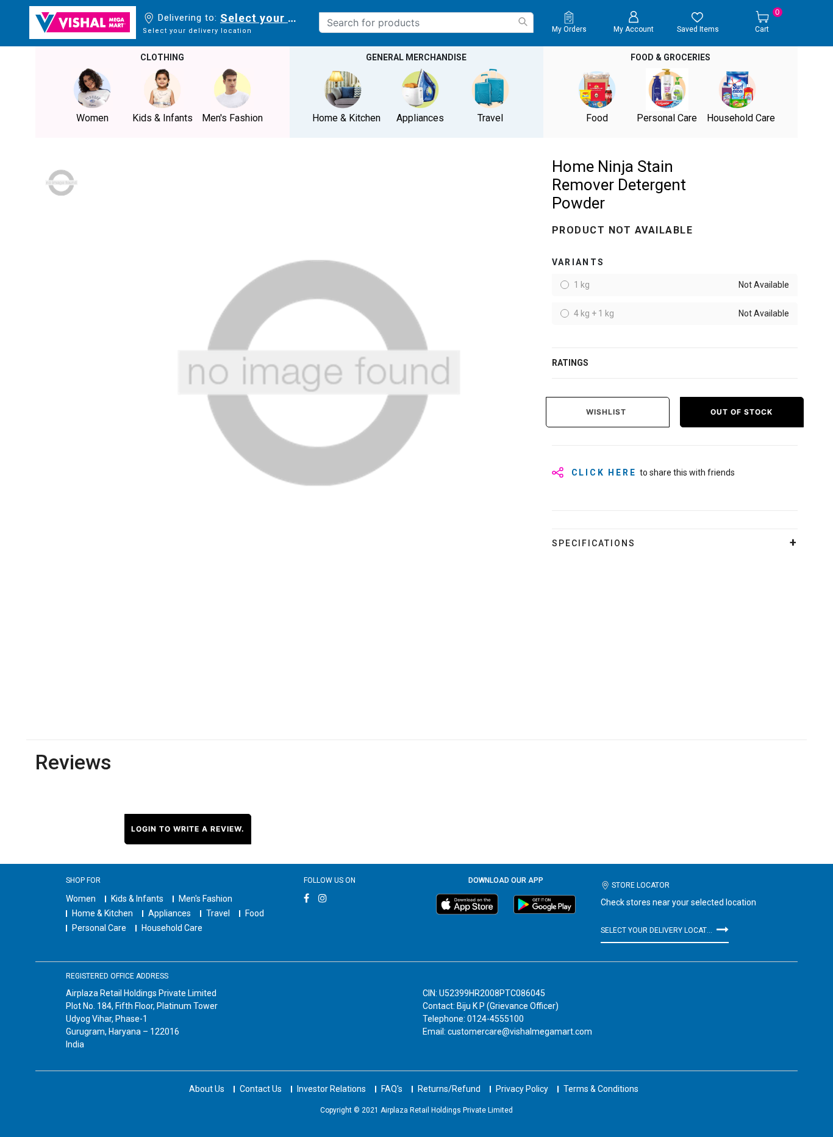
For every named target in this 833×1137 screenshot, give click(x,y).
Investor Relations (331, 1089)
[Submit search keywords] (522, 21)
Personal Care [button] (667, 118)
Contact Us (261, 1089)
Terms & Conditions (600, 1089)
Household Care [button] (741, 118)
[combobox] (426, 22)
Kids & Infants (137, 899)
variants (578, 262)
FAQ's (391, 1089)
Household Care (171, 928)
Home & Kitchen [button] (346, 118)
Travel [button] (490, 118)
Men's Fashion (205, 899)
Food (254, 913)
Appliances (169, 913)
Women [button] (92, 118)
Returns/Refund (449, 1089)
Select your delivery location (260, 18)
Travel (218, 913)
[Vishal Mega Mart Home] (82, 22)
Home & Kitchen (102, 913)
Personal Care (99, 928)
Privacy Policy (522, 1089)
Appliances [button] (420, 118)
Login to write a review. (188, 828)
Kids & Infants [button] (162, 118)
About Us (206, 1089)
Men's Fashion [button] (232, 118)
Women (81, 899)
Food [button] (597, 118)
